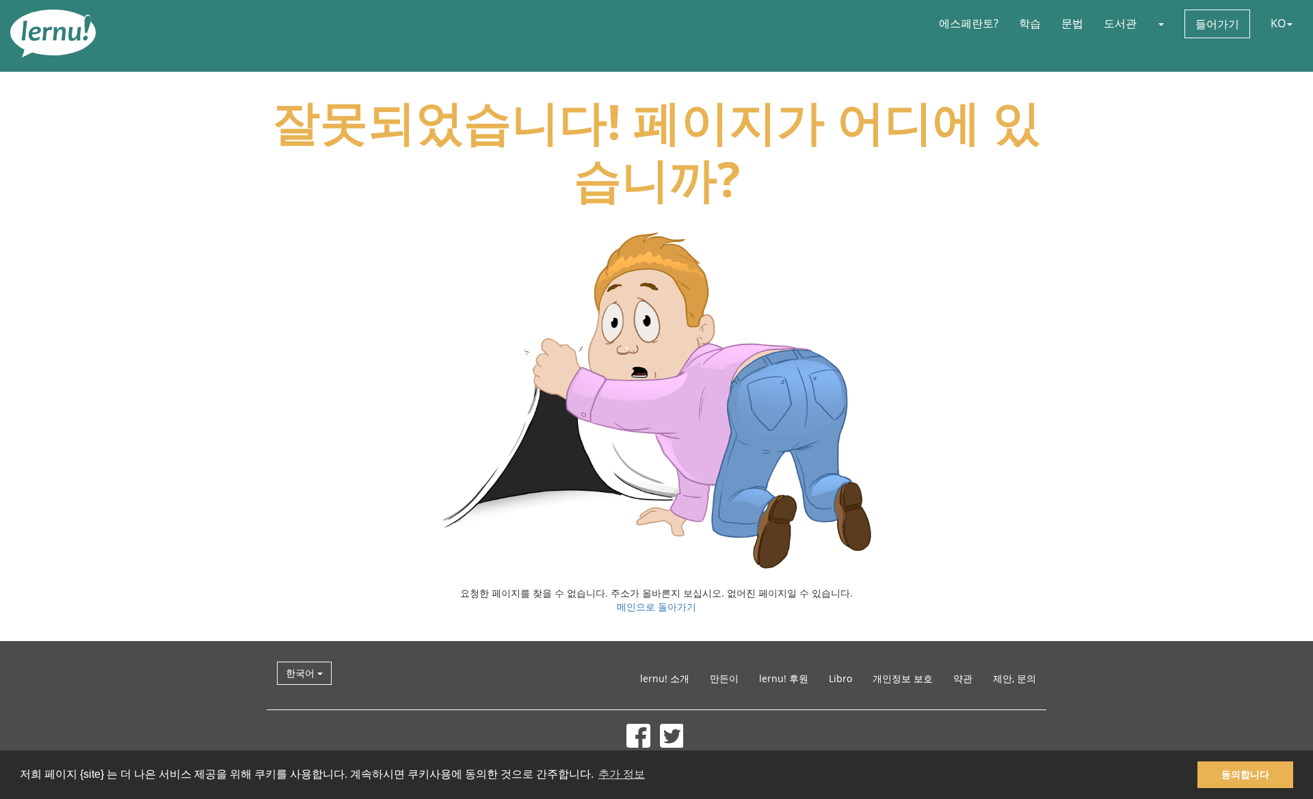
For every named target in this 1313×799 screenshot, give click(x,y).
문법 (1072, 23)
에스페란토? (968, 23)
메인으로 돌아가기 (656, 606)
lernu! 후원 (783, 678)
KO (1278, 23)
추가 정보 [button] (621, 774)
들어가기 (1217, 23)
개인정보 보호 (903, 678)
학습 (1030, 23)
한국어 (301, 672)
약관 (962, 678)
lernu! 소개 (664, 678)
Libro (840, 678)
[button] (1160, 23)
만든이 (724, 678)
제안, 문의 (1014, 678)
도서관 (1120, 23)
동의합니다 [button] (1245, 774)
